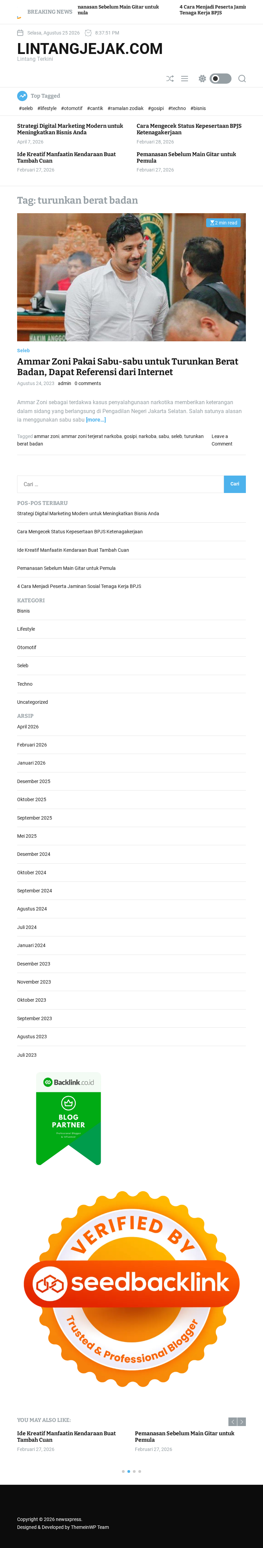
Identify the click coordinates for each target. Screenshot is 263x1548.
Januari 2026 (31, 763)
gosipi (130, 436)
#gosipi (156, 108)
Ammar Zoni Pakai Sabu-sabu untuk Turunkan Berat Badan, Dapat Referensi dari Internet (127, 367)
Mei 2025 (27, 836)
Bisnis (23, 611)
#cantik (95, 108)
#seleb (26, 108)
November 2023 (34, 982)
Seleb (23, 350)
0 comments (88, 383)
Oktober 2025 (31, 799)
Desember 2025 (33, 781)
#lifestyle (47, 108)
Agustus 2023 (32, 1036)
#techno (177, 108)
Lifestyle (26, 629)
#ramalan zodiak (126, 108)
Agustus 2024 (32, 909)
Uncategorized (32, 702)
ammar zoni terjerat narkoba (91, 436)
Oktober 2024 (31, 872)
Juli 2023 (27, 1055)
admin (64, 383)
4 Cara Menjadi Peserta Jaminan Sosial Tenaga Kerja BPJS (79, 586)
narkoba (147, 436)
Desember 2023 (33, 964)
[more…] (96, 419)
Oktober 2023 (31, 1000)
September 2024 (34, 890)
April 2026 (28, 726)
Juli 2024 (27, 927)
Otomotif (26, 647)
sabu (164, 436)
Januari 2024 (31, 945)
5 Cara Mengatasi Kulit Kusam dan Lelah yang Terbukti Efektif (187, 1436)
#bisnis (198, 108)
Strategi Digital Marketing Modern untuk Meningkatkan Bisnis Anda (70, 129)
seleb (176, 436)
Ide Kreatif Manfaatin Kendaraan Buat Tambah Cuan (66, 157)
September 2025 (34, 818)
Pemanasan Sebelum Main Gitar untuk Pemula (186, 157)
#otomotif (72, 108)
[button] (232, 1421)
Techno (25, 684)
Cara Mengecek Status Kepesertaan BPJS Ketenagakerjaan (80, 531)
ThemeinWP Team (90, 1527)
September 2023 (34, 1018)
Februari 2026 (32, 745)
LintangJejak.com (90, 48)
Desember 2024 (33, 854)
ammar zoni (46, 436)
